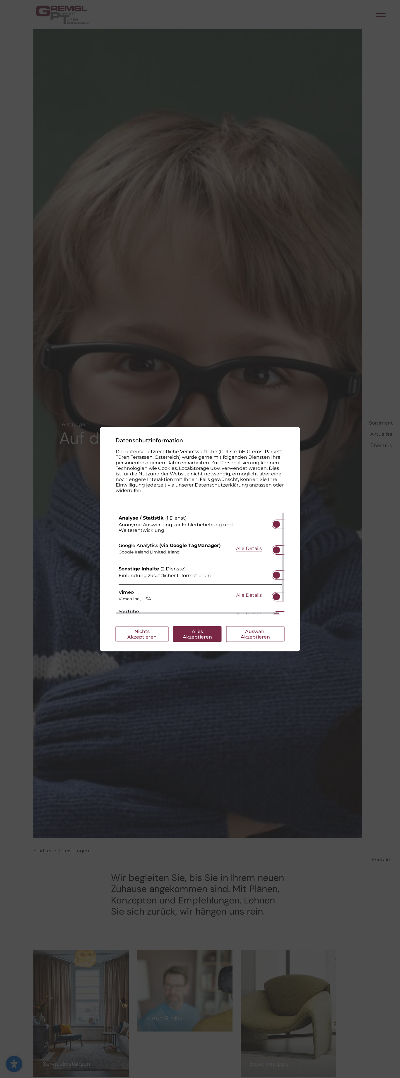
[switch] (276, 522)
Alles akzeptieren (197, 633)
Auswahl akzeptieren (255, 633)
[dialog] (200, 539)
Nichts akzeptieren (142, 633)
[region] (200, 563)
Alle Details (249, 548)
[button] (276, 523)
